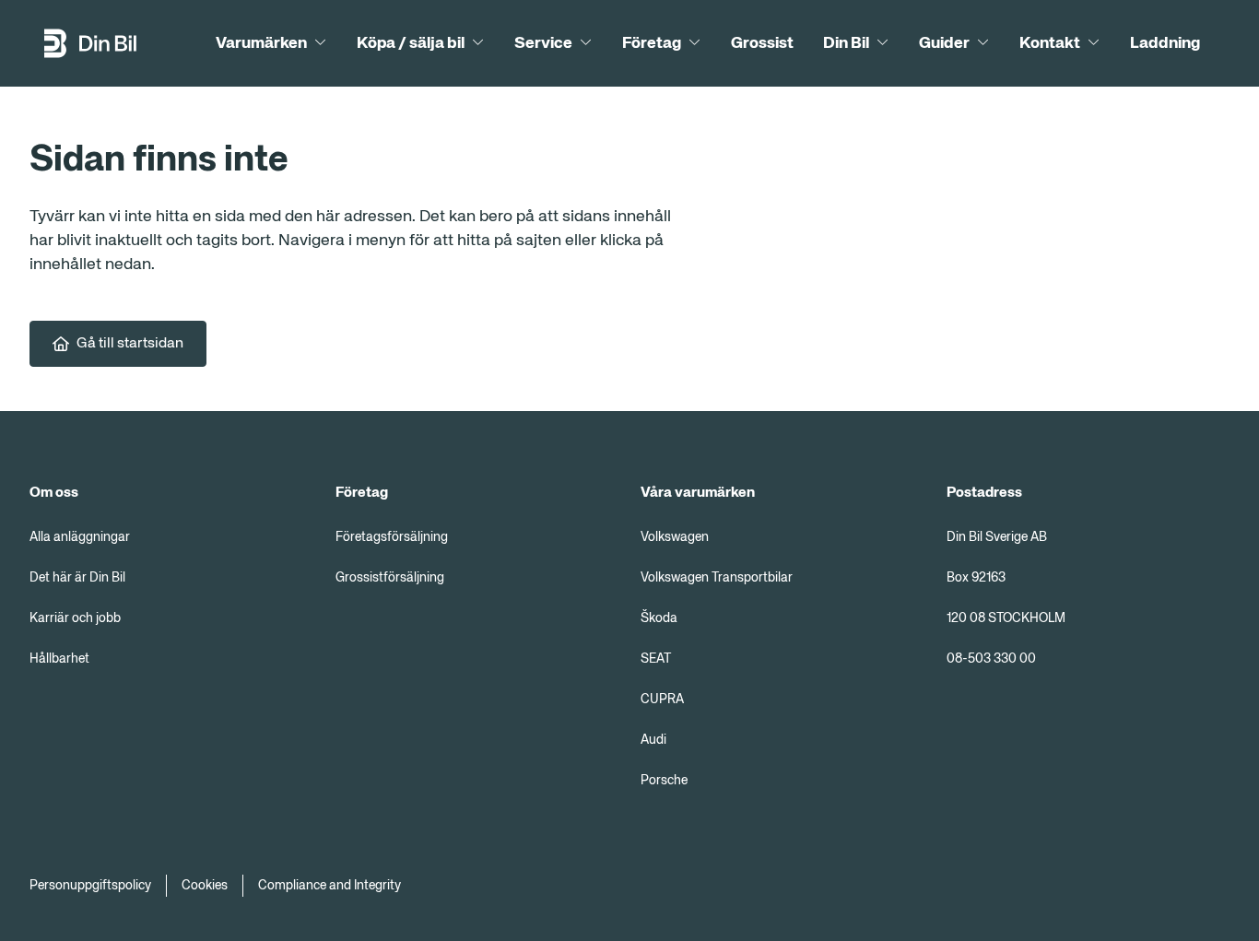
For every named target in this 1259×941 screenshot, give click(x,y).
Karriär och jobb (75, 618)
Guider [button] (944, 43)
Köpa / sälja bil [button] (411, 43)
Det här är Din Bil (77, 577)
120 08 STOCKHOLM (1006, 618)
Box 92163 (976, 577)
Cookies (205, 885)
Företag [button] (651, 43)
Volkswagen (675, 537)
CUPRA (662, 699)
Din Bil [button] (846, 43)
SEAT (656, 659)
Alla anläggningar (79, 537)
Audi (653, 740)
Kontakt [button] (1049, 43)
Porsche (664, 780)
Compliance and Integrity (329, 885)
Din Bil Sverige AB (997, 537)
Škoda (659, 618)
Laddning (1165, 43)
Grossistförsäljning (389, 577)
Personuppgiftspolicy (90, 885)
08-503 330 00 (991, 659)
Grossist (762, 43)
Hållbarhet (59, 659)
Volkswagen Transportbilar (717, 577)
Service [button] (543, 43)
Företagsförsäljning (391, 537)
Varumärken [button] (261, 43)
